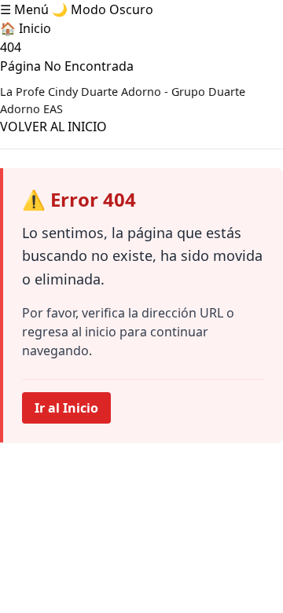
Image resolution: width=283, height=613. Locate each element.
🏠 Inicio (25, 28)
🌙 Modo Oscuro (102, 9)
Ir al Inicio (66, 408)
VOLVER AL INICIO (53, 126)
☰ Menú (24, 9)
